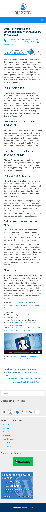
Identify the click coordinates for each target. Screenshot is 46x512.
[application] (23, 343)
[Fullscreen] (39, 352)
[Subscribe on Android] (10, 412)
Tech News (7, 446)
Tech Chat (7, 442)
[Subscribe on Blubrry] (17, 412)
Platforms (6, 435)
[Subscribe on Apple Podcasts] (4, 412)
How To (6, 432)
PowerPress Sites (27, 507)
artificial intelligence (15, 42)
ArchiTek (37, 75)
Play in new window (19, 356)
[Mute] (35, 352)
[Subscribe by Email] (30, 412)
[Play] (7, 352)
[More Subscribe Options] (37, 412)
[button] (23, 344)
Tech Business (8, 439)
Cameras (27, 39)
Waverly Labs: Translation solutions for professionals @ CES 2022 (23, 380)
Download (32, 356)
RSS (28, 359)
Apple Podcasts (19, 359)
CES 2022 (34, 39)
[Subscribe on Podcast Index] (24, 412)
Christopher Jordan (21, 305)
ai (7, 42)
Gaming (6, 428)
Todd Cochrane (19, 303)
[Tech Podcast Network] (23, 9)
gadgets (32, 42)
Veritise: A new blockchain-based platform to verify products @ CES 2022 (21, 372)
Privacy (14, 317)
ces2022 (25, 42)
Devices (6, 424)
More (33, 359)
